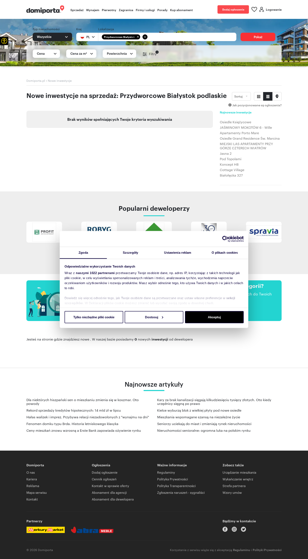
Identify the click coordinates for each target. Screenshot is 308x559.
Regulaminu (241, 550)
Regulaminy (166, 472)
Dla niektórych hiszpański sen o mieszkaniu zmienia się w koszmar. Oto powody (82, 402)
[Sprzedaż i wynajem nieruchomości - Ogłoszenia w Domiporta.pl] (45, 9)
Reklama (32, 486)
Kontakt (32, 499)
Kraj (79, 29)
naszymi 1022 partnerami (95, 273)
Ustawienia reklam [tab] (177, 252)
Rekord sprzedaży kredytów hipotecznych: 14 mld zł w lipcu (73, 410)
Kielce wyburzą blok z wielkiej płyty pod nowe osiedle (199, 410)
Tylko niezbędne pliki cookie (93, 317)
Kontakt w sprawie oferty (110, 486)
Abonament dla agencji (109, 492)
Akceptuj (214, 317)
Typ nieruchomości (46, 29)
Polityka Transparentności (176, 486)
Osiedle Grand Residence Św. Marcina (250, 138)
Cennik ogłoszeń (104, 479)
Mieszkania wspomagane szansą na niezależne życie (198, 417)
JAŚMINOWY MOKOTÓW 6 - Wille (246, 127)
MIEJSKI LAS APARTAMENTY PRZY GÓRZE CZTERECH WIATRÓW (246, 146)
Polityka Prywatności (172, 479)
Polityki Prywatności (267, 550)
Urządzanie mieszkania (239, 472)
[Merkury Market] (45, 530)
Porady (162, 10)
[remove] (138, 37)
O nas (30, 472)
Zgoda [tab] (83, 252)
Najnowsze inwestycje (235, 112)
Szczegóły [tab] (130, 252)
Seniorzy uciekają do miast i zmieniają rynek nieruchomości (204, 423)
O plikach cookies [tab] (225, 252)
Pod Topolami (230, 159)
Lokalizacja (106, 29)
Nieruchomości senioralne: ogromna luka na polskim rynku (204, 430)
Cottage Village (232, 170)
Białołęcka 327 (231, 175)
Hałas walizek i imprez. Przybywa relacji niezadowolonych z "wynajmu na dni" (87, 417)
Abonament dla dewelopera (113, 499)
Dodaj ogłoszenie (233, 9)
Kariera (31, 479)
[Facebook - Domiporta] (225, 529)
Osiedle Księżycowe (235, 122)
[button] (4, 41)
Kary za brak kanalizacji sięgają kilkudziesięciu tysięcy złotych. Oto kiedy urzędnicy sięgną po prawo (214, 402)
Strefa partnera (234, 486)
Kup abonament (181, 10)
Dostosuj (151, 317)
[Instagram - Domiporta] (234, 529)
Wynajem (92, 10)
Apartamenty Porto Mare (239, 133)
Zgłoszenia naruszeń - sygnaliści (181, 492)
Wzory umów (232, 492)
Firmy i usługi (145, 10)
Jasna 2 (226, 153)
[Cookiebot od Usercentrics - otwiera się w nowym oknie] (225, 239)
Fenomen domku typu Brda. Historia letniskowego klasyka (72, 423)
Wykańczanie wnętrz (238, 479)
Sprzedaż (77, 10)
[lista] (267, 96)
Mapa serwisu (36, 492)
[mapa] (277, 96)
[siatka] (258, 96)
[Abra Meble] (92, 530)
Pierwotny (109, 10)
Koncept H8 (229, 164)
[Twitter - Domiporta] (243, 529)
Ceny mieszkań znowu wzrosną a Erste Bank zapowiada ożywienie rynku (83, 430)
